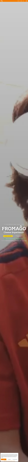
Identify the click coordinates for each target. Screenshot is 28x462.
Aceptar (4, 459)
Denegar (9, 459)
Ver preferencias (15, 459)
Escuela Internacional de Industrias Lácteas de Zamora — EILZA (14, 240)
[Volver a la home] (2, 1)
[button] (26, 1)
